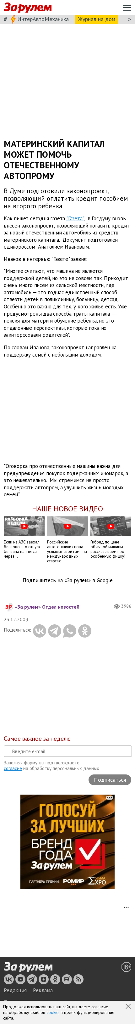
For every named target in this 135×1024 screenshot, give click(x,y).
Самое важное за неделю (37, 738)
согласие (13, 768)
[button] (129, 1007)
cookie (52, 1012)
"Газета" (75, 218)
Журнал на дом (96, 19)
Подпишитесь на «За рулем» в (68, 580)
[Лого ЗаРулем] (27, 8)
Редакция (15, 990)
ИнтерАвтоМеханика (43, 19)
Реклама (43, 990)
